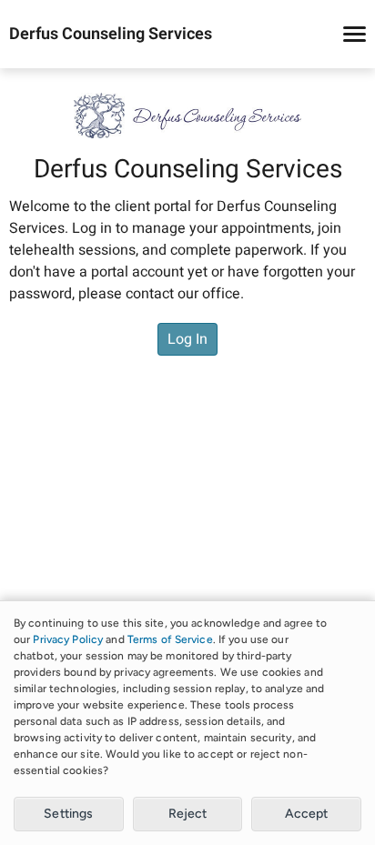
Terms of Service (170, 639)
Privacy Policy (68, 639)
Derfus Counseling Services (110, 34)
